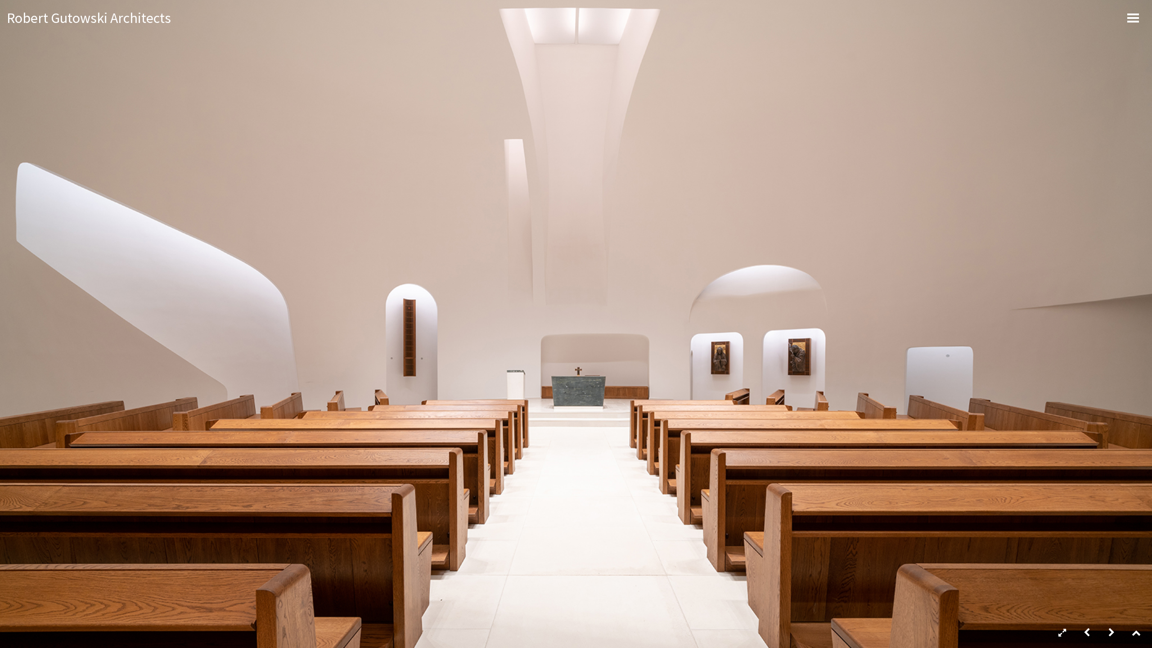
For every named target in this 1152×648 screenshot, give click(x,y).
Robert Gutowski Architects (89, 18)
